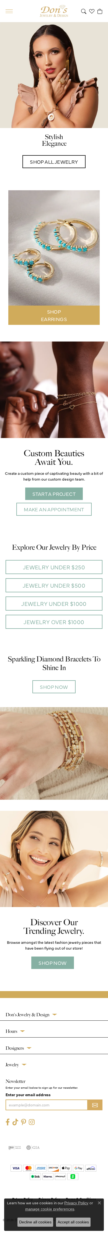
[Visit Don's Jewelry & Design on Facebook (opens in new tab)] (8, 1122)
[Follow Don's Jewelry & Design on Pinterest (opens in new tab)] (23, 1122)
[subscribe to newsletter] (95, 1104)
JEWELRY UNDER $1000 (54, 603)
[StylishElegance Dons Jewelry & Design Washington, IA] (54, 75)
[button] (83, 11)
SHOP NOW (54, 686)
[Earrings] (54, 248)
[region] (54, 257)
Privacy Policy (76, 1203)
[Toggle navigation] (9, 11)
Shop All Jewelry (54, 161)
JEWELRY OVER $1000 (54, 622)
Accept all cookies (73, 1222)
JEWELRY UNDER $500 (54, 585)
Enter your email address (28, 1094)
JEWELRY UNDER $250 (54, 567)
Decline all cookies (35, 1222)
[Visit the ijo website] (14, 1147)
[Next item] (94, 257)
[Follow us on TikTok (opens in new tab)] (15, 1122)
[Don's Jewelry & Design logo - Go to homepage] (54, 11)
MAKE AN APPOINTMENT (54, 509)
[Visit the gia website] (33, 1147)
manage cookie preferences (49, 1209)
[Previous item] (13, 257)
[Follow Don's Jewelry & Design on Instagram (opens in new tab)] (32, 1122)
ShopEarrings (54, 315)
